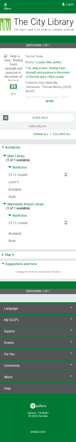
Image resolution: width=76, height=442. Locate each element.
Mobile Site (38, 431)
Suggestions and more (21, 264)
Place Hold (40, 117)
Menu (7, 8)
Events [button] (9, 343)
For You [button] (9, 354)
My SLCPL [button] (11, 320)
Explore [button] (9, 331)
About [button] (8, 377)
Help (7, 388)
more (50, 101)
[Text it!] (65, 175)
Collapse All (62, 134)
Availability (12, 147)
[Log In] (63, 4)
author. (49, 62)
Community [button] (12, 366)
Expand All (40, 134)
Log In (70, 4)
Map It (9, 255)
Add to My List (37, 126)
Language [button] (11, 308)
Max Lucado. (48, 72)
